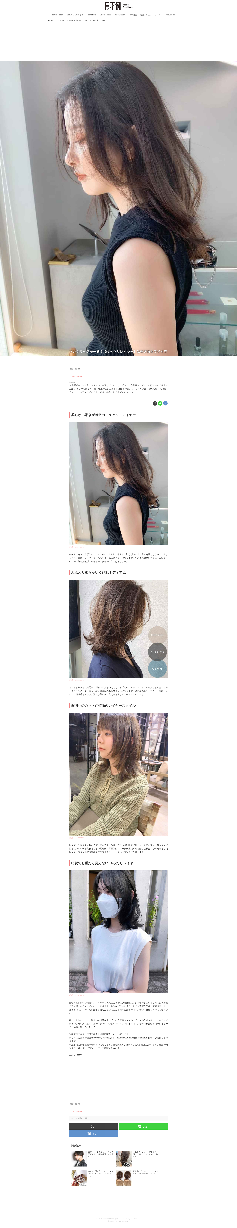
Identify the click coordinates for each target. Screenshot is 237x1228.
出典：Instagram (230, 355)
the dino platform (121, 1221)
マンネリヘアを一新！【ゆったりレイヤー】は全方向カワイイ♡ (118, 351)
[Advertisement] (118, 42)
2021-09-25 (75, 369)
